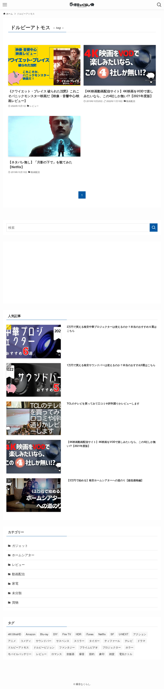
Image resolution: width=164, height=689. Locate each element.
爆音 (81, 654)
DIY (55, 634)
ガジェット (20, 545)
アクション (139, 634)
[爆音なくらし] (82, 5)
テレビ (129, 641)
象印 (101, 654)
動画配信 (18, 574)
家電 (15, 583)
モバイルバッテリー (19, 654)
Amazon (30, 634)
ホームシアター (23, 555)
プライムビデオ (89, 647)
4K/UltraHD (14, 634)
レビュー (18, 564)
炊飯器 (70, 654)
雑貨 (111, 654)
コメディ (26, 641)
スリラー (79, 641)
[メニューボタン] (5, 5)
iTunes (90, 634)
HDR (78, 634)
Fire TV (66, 634)
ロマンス (56, 654)
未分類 (17, 593)
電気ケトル (125, 654)
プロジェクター (112, 647)
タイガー (94, 641)
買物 (15, 602)
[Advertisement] (82, 273)
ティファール (112, 641)
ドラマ (141, 641)
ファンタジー (67, 647)
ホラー (129, 647)
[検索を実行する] (154, 227)
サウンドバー (43, 641)
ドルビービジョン (44, 647)
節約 (91, 654)
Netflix (102, 634)
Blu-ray (44, 634)
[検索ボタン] (159, 5)
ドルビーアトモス (18, 647)
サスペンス (62, 641)
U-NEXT (123, 634)
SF (112, 634)
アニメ (12, 641)
